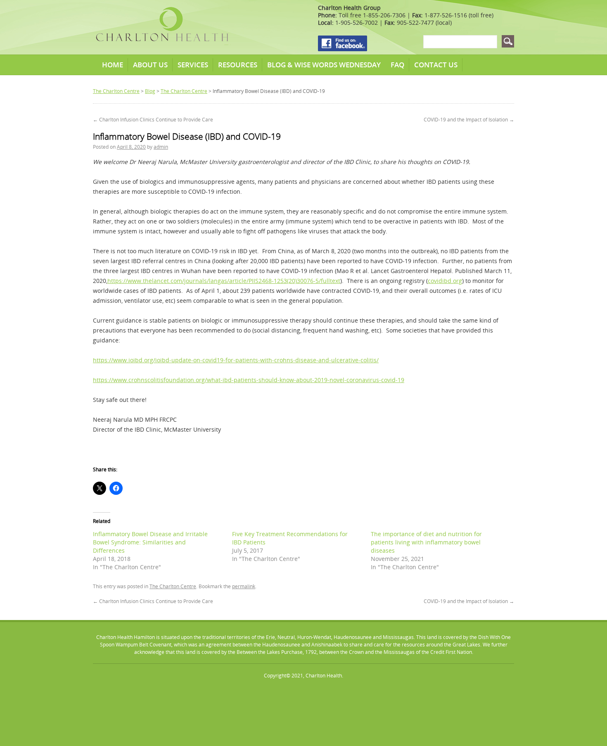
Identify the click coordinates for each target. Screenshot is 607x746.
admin (161, 146)
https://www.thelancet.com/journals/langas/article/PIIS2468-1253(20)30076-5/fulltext (223, 281)
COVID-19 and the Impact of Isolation (469, 119)
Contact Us (436, 64)
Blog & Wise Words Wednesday (324, 64)
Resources (237, 64)
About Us (150, 64)
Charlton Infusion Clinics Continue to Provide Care (153, 119)
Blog (150, 91)
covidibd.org (445, 281)
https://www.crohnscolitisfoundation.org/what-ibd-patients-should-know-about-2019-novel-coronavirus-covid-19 (248, 380)
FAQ (397, 64)
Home (112, 64)
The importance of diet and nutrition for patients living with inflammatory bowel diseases (426, 542)
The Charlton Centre (116, 91)
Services (193, 64)
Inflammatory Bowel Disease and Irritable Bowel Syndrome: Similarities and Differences (150, 542)
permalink (243, 586)
